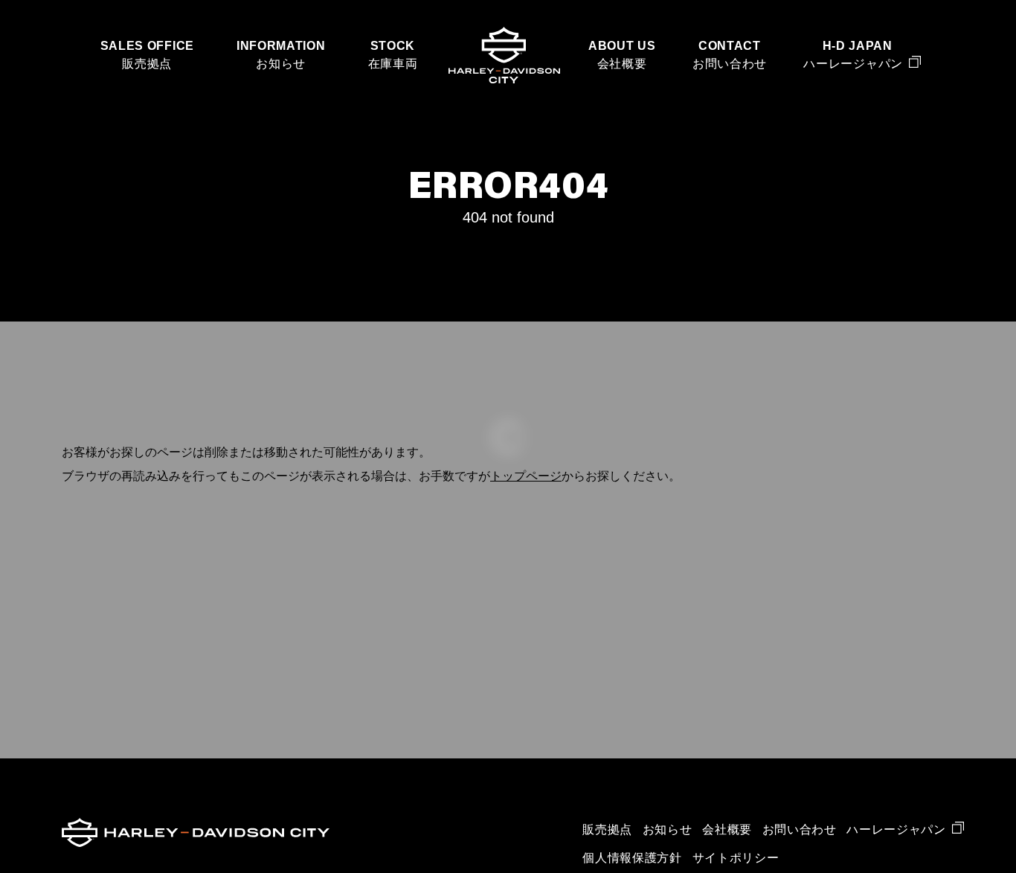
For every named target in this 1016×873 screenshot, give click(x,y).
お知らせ (281, 63)
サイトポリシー (735, 857)
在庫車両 (393, 63)
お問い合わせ (729, 63)
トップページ (526, 476)
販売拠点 (147, 63)
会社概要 (622, 63)
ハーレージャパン (852, 63)
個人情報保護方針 (631, 857)
